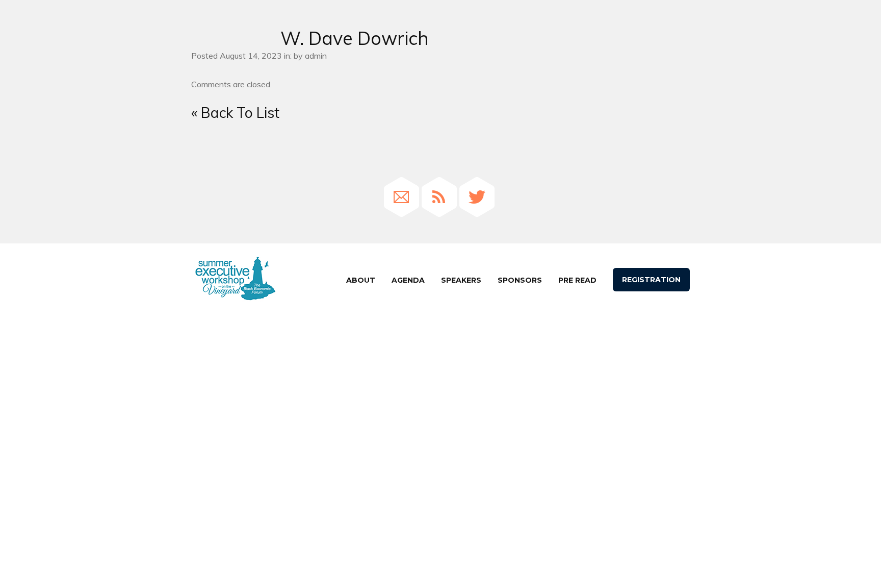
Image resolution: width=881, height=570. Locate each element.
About (360, 280)
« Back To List (235, 112)
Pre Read (577, 280)
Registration (651, 279)
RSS (439, 197)
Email (401, 197)
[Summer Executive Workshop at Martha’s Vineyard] (235, 279)
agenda (408, 280)
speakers (461, 280)
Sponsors (520, 280)
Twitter (477, 197)
